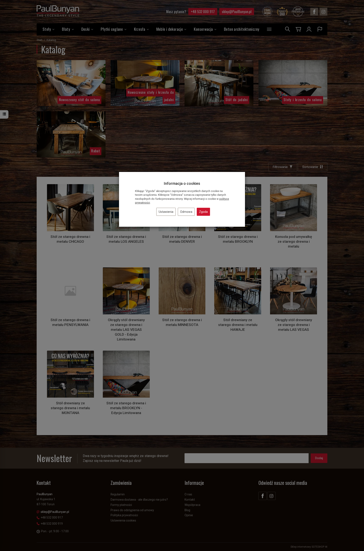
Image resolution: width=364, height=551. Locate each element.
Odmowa (186, 211)
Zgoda (203, 211)
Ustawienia (166, 211)
